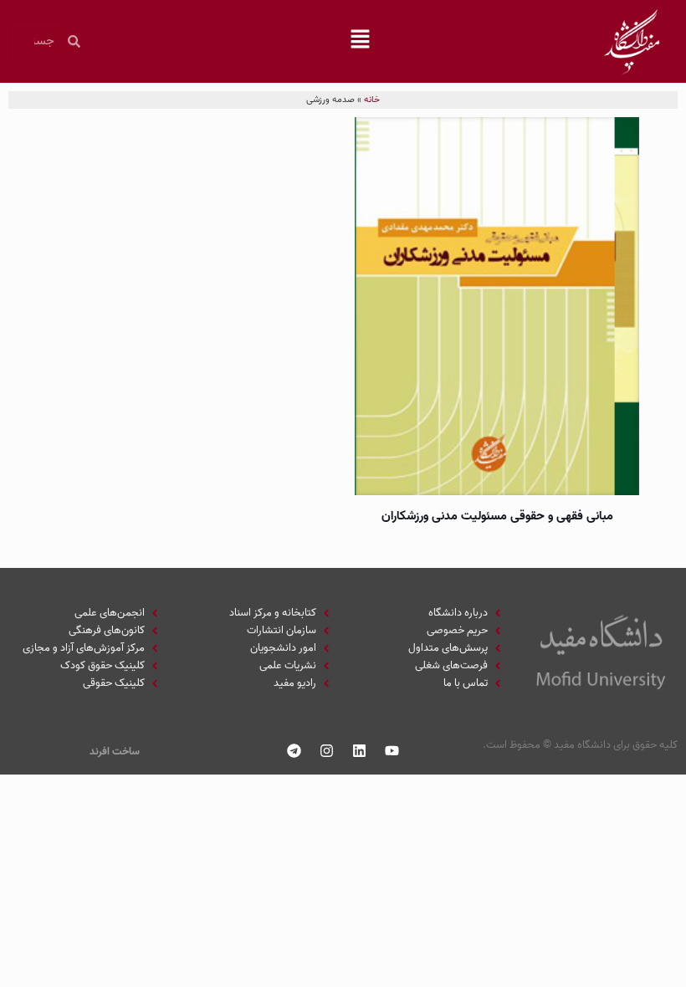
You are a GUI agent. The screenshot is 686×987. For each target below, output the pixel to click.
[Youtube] (392, 750)
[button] (360, 41)
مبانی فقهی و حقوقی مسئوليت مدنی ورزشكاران (497, 516)
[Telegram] (294, 750)
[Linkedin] (360, 750)
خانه (372, 99)
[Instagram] (327, 750)
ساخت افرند (115, 751)
